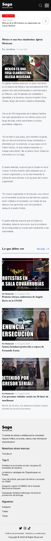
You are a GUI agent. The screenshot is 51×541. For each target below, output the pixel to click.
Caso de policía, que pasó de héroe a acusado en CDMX (23, 480)
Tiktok (5, 516)
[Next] (45, 21)
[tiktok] (29, 528)
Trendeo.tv (7, 454)
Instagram (6, 507)
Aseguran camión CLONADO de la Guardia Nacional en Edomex (21, 487)
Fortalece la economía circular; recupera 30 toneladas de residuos (21, 466)
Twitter (5, 511)
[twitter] (25, 528)
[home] (7, 5)
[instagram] (20, 528)
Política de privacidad (14, 533)
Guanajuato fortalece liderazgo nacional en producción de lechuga (21, 494)
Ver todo (41, 249)
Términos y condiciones (35, 533)
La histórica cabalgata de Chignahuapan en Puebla (21, 473)
